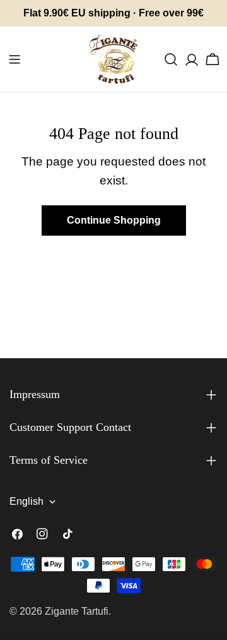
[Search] (170, 59)
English (26, 501)
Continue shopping (114, 220)
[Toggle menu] (14, 59)
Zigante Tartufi (76, 611)
